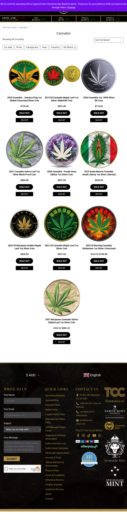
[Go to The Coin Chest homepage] (115, 392)
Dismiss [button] (71, 7)
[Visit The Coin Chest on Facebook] (78, 435)
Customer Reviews (54, 489)
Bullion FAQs (51, 409)
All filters (68, 47)
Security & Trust (53, 457)
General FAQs (52, 400)
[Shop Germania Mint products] (115, 425)
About (48, 494)
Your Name (9, 395)
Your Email (9, 409)
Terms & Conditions (55, 475)
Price (19, 47)
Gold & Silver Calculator (56, 448)
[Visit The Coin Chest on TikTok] (88, 435)
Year (44, 47)
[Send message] (12, 458)
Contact (49, 498)
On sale (8, 47)
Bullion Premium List (55, 443)
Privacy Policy (52, 470)
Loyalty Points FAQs (55, 414)
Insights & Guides (53, 484)
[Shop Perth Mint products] (115, 411)
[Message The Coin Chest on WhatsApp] (99, 435)
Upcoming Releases (55, 395)
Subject (7, 423)
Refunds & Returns (54, 480)
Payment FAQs (52, 405)
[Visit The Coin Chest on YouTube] (94, 435)
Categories (32, 47)
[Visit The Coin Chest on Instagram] (83, 435)
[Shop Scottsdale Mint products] (115, 447)
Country (55, 47)
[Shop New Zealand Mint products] (115, 476)
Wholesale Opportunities (57, 453)
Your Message (11, 437)
